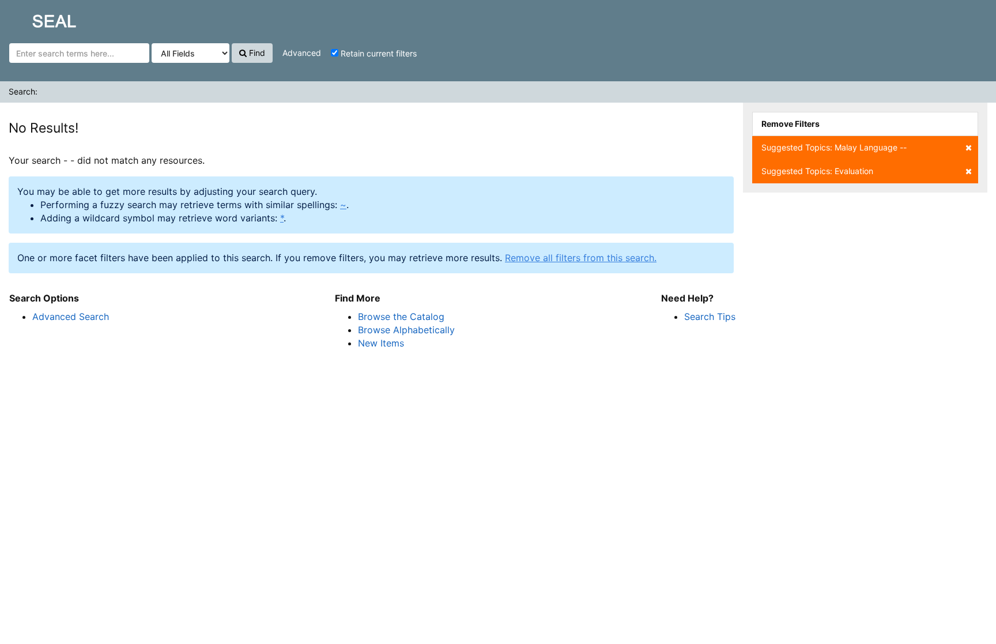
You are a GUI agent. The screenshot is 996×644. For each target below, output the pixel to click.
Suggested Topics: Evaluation (817, 171)
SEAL (32, 18)
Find (256, 53)
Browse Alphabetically (406, 330)
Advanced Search (70, 316)
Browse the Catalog (401, 316)
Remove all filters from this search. (581, 257)
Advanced (301, 53)
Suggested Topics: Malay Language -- (834, 147)
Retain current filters (377, 53)
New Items (381, 343)
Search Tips (709, 316)
